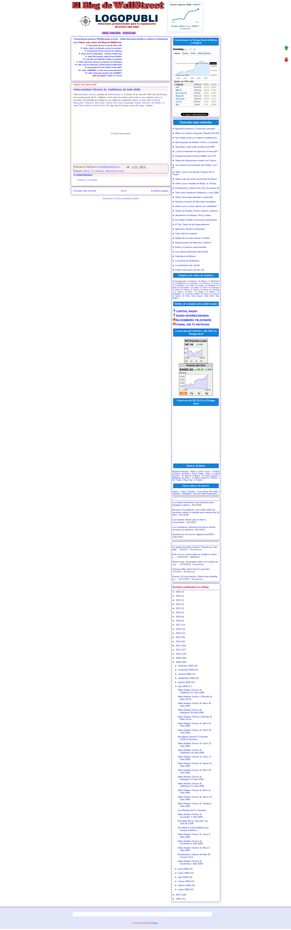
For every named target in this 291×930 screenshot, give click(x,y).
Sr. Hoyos (204, 290)
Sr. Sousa (214, 294)
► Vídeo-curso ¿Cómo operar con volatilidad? (194, 206)
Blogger (154, 923)
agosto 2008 (184, 682)
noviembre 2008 (186, 670)
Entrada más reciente (84, 191)
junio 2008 (183, 869)
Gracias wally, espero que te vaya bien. (191, 569)
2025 (178, 592)
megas (141, 105)
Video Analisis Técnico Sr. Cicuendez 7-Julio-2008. (190, 815)
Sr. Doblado (211, 285)
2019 (178, 616)
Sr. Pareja (210, 292)
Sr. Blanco (192, 281)
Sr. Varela (176, 296)
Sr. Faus (203, 287)
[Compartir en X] (138, 167)
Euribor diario (178, 26)
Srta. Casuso (197, 296)
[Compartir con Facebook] (141, 167)
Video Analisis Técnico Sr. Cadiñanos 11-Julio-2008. (191, 784)
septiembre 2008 (186, 678)
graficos (87, 171)
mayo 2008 (183, 873)
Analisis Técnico (89, 94)
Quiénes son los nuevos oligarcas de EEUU (193, 534)
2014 (178, 637)
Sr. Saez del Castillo (191, 294)
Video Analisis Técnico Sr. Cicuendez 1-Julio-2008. (190, 862)
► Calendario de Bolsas (184, 256)
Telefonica (89, 103)
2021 (178, 608)
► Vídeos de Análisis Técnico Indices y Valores (195, 211)
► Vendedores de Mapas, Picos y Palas (191, 215)
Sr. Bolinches (214, 281)
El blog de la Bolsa (191, 476)
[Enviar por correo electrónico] (132, 167)
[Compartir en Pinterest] (144, 167)
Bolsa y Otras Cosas (200, 472)
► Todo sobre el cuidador (184, 233)
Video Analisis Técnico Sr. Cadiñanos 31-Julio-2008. (191, 691)
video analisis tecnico (114, 171)
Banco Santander (125, 103)
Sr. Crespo (199, 285)
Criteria (109, 103)
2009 (178, 658)
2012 (178, 645)
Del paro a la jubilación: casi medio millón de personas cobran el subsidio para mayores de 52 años (195, 512)
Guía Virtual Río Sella (207, 492)
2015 (178, 633)
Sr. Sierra (205, 294)
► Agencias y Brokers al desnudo (188, 229)
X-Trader (198, 480)
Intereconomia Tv (115, 94)
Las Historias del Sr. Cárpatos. (192, 810)
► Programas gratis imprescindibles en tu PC (194, 156)
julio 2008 (182, 686)
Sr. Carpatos (192, 283)
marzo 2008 (184, 881)
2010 (178, 654)
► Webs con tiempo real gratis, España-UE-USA (195, 133)
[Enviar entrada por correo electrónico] (127, 167)
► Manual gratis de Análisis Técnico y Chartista (195, 142)
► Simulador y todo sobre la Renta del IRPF (193, 147)
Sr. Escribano (183, 287)
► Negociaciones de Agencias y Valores (191, 242)
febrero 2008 (184, 885)
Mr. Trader (176, 480)
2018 (178, 620)
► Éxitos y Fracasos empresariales (189, 247)
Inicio (124, 191)
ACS (115, 103)
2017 (178, 625)
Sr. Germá (195, 290)
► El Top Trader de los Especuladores (190, 224)
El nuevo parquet (210, 476)
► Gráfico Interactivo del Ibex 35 (188, 270)
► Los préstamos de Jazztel (186, 265)
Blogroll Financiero (180, 472)
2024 (178, 596)
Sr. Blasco (203, 281)
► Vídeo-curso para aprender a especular (192, 197)
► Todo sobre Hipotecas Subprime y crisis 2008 (195, 192)
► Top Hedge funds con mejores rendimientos (194, 137)
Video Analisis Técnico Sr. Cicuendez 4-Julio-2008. (190, 842)
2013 (178, 641)
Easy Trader (197, 474)
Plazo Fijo (187, 480)
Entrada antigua (159, 191)
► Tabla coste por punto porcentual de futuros (194, 179)
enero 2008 (183, 889)
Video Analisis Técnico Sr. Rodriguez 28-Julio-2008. (191, 711)
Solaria (138, 103)
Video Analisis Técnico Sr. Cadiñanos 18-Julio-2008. (191, 751)
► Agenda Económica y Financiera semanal (193, 128)
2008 (178, 662)
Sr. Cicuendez (178, 285)
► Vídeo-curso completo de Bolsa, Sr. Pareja (194, 183)
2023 (178, 600)
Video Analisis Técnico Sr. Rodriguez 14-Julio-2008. (191, 777)
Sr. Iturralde (214, 290)
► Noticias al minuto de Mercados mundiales (194, 201)
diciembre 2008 (185, 665)
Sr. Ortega (199, 292)
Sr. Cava (214, 283)
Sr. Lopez (178, 292)
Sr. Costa (189, 285)
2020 (178, 612)
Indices (137, 97)
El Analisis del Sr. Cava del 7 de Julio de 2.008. (193, 822)
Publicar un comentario (87, 180)
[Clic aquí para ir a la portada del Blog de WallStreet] (119, 11)
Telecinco (146, 103)
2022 (178, 604)
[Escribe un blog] (135, 167)
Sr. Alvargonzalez (179, 281)
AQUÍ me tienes (114, 76)
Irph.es (175, 492)
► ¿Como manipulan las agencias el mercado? (195, 151)
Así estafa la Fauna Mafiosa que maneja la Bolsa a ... (193, 828)
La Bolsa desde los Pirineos (205, 478)
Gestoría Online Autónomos (205, 494)
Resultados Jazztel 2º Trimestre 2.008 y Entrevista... (193, 737)
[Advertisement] (145, 60)
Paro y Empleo (188, 492)
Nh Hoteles (156, 103)
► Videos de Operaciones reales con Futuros (194, 160)
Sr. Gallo (175, 290)
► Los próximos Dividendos (185, 261)
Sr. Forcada (213, 287)
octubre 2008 (184, 674)
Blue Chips (100, 103)
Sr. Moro (188, 292)
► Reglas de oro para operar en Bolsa (191, 238)
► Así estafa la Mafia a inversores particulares (194, 220)
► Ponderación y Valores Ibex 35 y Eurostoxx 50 (195, 188)
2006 (178, 899)
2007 (178, 894)
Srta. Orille (209, 296)
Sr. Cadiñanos (98, 171)
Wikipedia (186, 494)
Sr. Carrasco (204, 283)
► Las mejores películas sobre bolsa (190, 251)
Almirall (88, 105)
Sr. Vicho (186, 296)
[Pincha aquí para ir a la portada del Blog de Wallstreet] (111, 34)
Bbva (81, 105)
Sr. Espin (195, 287)
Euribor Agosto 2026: (185, 4)
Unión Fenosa (100, 105)
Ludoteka (176, 494)
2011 (178, 649)
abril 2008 (183, 877)
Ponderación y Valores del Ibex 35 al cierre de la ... (194, 855)
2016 (178, 629)
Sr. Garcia (185, 290)
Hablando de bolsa (180, 478)
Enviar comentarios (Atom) (127, 198)
